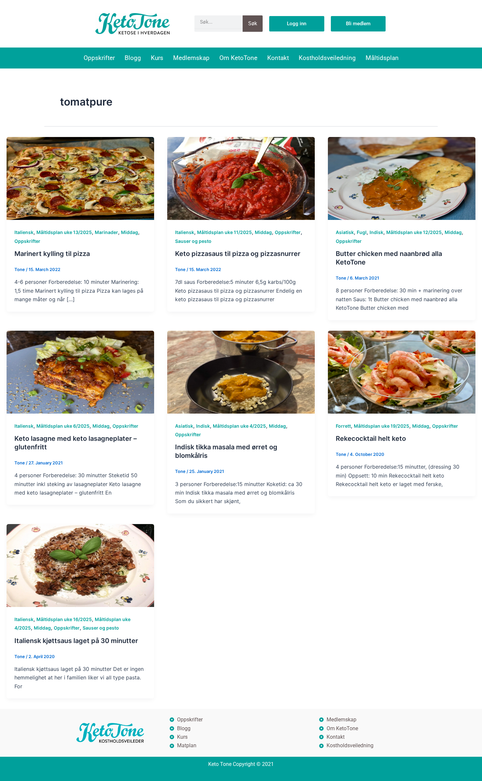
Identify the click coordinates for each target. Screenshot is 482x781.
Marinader (106, 232)
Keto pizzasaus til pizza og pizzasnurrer (237, 254)
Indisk (376, 232)
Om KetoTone (238, 58)
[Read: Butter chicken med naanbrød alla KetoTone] (401, 178)
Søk (252, 23)
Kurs (157, 58)
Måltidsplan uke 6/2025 (63, 426)
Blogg (133, 58)
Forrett (343, 426)
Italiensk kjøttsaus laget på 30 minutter (76, 641)
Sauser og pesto (193, 241)
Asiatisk (345, 232)
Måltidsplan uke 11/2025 (224, 232)
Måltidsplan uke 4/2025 (239, 426)
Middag (129, 232)
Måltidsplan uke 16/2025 (64, 619)
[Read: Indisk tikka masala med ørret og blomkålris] (241, 371)
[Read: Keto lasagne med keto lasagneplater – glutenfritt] (80, 371)
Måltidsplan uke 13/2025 (64, 232)
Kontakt (278, 58)
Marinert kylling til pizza (52, 254)
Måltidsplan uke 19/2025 (381, 426)
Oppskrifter (99, 58)
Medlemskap (191, 58)
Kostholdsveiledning (327, 58)
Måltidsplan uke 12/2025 (414, 232)
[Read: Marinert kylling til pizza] (80, 178)
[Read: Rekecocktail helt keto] (401, 371)
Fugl (362, 232)
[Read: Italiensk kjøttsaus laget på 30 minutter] (80, 565)
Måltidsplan (382, 58)
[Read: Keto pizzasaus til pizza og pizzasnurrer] (241, 178)
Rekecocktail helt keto (371, 438)
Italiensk (23, 232)
